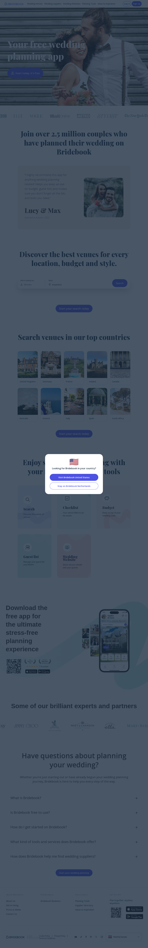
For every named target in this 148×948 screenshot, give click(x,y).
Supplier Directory (84, 905)
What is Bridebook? (25, 797)
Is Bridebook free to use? (30, 812)
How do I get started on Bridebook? (38, 827)
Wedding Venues (35, 3)
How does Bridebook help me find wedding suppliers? (53, 856)
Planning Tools (89, 3)
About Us (10, 900)
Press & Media (13, 909)
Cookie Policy (44, 936)
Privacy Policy (59, 936)
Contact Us (11, 913)
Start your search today (74, 308)
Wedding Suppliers (52, 3)
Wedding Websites (71, 3)
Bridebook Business (50, 900)
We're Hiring (12, 905)
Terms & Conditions (47, 938)
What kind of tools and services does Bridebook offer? (53, 841)
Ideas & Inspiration (106, 3)
